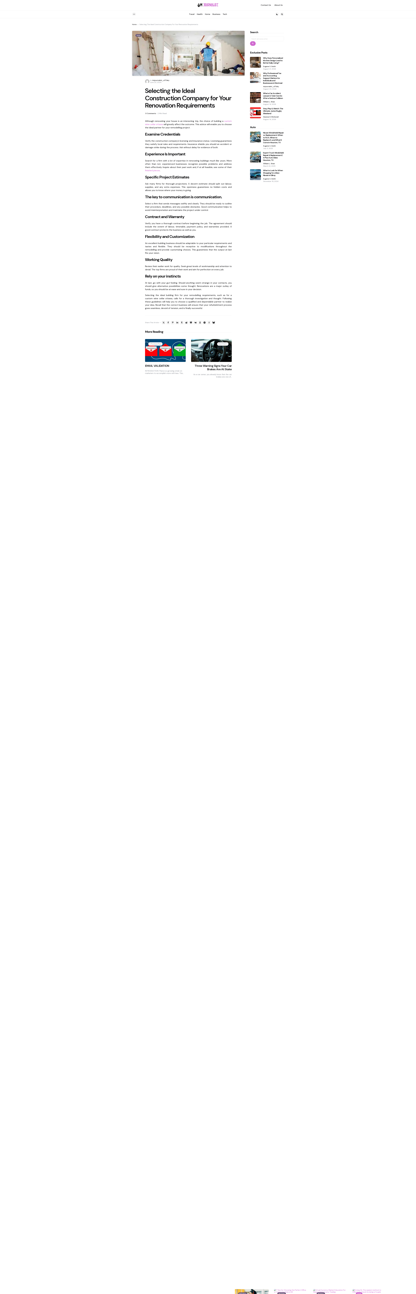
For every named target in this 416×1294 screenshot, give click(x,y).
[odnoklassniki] (200, 322)
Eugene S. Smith (269, 66)
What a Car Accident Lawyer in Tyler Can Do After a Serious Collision (273, 96)
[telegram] (204, 322)
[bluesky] (213, 322)
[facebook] (168, 322)
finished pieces (152, 170)
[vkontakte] (195, 322)
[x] (163, 322)
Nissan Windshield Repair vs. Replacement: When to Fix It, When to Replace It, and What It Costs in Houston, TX (273, 138)
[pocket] (191, 322)
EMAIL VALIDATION (157, 366)
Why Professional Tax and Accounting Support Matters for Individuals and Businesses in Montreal (272, 78)
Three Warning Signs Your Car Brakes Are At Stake (213, 367)
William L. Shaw (269, 102)
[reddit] (186, 322)
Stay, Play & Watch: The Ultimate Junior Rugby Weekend (273, 111)
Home (134, 24)
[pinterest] (173, 322)
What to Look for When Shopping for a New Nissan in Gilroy (273, 173)
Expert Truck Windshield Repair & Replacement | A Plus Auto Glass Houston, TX (273, 156)
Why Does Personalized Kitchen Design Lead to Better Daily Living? (273, 60)
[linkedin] (177, 322)
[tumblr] (182, 322)
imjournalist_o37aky (160, 80)
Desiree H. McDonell (271, 117)
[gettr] (209, 322)
